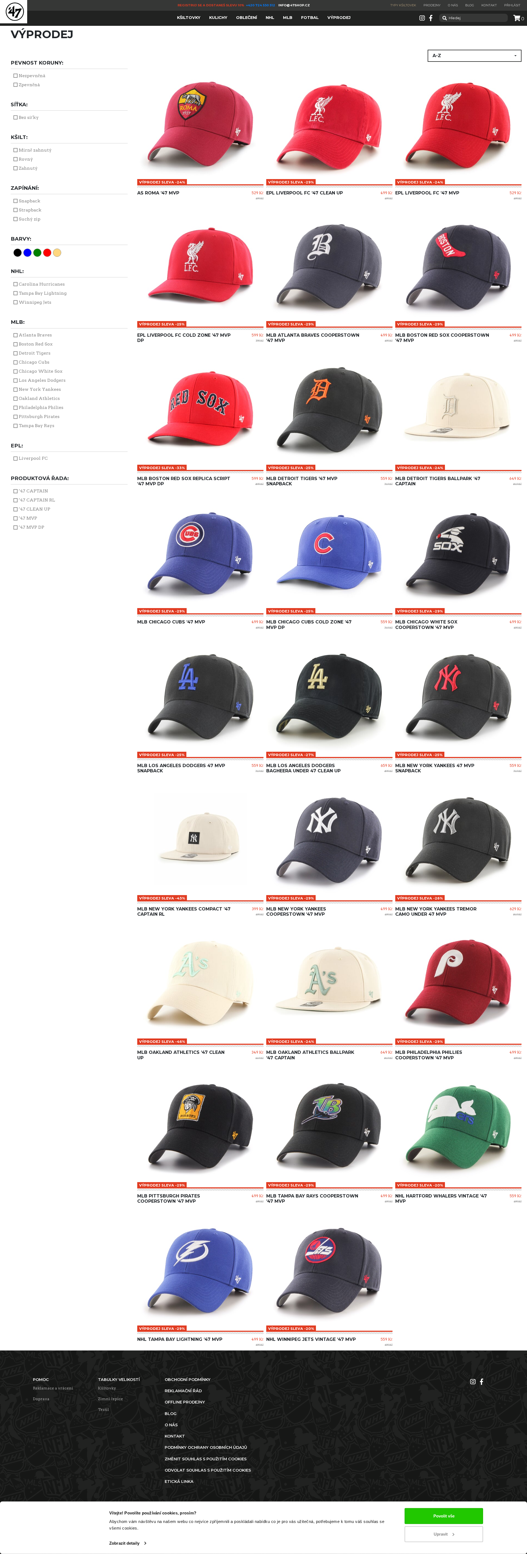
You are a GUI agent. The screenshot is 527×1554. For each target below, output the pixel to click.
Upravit (441, 1533)
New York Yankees (40, 389)
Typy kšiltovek (403, 5)
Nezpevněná (32, 75)
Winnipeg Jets (35, 302)
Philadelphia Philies (41, 407)
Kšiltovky (107, 1388)
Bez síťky (29, 117)
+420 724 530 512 (261, 5)
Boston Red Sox (35, 344)
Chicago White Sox (40, 371)
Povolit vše (444, 1516)
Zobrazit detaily (124, 1543)
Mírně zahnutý (35, 150)
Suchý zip (29, 219)
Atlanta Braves (35, 335)
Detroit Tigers (35, 353)
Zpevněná (29, 84)
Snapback (29, 201)
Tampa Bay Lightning (43, 293)
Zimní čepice (110, 1399)
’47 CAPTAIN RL (37, 500)
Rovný (26, 159)
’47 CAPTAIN (33, 491)
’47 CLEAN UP (34, 509)
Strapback (30, 210)
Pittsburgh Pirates (39, 416)
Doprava (41, 1399)
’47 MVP (28, 518)
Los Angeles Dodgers (42, 380)
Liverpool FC (33, 458)
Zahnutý (28, 168)
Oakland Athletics (39, 398)
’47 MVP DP (31, 527)
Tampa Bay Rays (36, 425)
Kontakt (489, 5)
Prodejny (432, 5)
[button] (475, 56)
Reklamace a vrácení (53, 1388)
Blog (469, 5)
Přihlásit (512, 5)
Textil (103, 1409)
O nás (453, 5)
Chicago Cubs (34, 362)
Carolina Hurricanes (42, 284)
